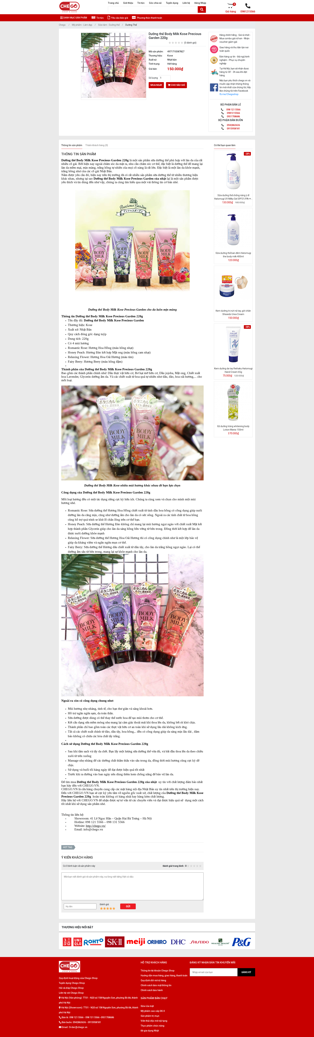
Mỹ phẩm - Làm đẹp (82, 25)
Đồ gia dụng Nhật (150, 1030)
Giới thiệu (128, 3)
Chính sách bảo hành (152, 990)
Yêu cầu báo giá (119, 18)
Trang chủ (113, 3)
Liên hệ (186, 3)
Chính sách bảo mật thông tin (156, 985)
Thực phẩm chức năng (152, 1025)
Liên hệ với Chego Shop (71, 993)
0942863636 (233, 125)
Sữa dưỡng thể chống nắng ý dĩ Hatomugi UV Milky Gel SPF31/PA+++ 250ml (233, 197)
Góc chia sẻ (155, 3)
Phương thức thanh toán (149, 18)
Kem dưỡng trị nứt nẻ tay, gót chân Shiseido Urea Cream (233, 312)
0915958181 (233, 128)
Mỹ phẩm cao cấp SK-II (153, 1011)
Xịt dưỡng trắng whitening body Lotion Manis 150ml (233, 428)
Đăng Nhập (200, 3)
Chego (62, 25)
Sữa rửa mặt (147, 1006)
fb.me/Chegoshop (228, 94)
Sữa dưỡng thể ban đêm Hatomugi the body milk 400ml (233, 255)
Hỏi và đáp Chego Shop (71, 988)
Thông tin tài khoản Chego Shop (157, 970)
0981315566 (233, 113)
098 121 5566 (233, 109)
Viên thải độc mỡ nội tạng (154, 1020)
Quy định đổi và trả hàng (153, 980)
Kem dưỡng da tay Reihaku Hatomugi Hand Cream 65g (233, 370)
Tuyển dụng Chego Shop (72, 983)
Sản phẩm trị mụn (150, 1016)
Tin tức (141, 3)
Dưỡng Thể (131, 25)
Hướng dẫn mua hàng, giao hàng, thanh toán (164, 975)
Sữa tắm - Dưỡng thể (109, 25)
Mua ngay (156, 85)
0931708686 (233, 116)
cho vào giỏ (177, 85)
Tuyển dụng (172, 3)
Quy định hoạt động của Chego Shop (78, 978)
